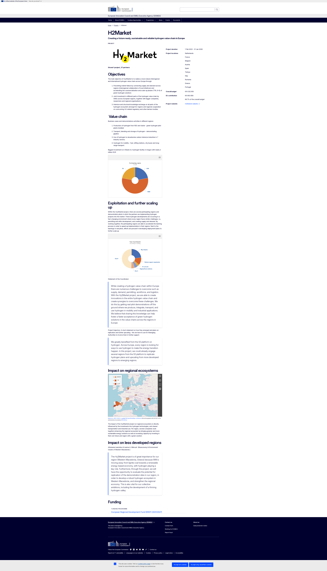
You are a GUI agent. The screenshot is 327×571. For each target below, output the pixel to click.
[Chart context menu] (159, 157)
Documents (176, 20)
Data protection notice (200, 526)
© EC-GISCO (117, 418)
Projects (116, 25)
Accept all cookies (180, 565)
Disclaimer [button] (124, 420)
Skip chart (123, 157)
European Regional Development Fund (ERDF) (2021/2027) (136, 512)
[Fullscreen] (160, 384)
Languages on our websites (134, 553)
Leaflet (123, 418)
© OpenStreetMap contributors (134, 418)
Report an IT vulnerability (115, 553)
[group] (133, 395)
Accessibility (179, 553)
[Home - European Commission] (121, 8)
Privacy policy (158, 553)
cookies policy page (144, 564)
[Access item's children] (142, 20)
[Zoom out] (160, 380)
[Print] (160, 389)
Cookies (148, 553)
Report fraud (169, 532)
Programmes (150, 20)
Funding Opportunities (134, 20)
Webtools (110, 418)
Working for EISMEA (171, 529)
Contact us (153, 549)
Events (168, 20)
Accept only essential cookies (201, 565)
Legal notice (169, 553)
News (160, 20)
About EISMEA (119, 20)
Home (110, 20)
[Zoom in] (160, 376)
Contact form (169, 526)
